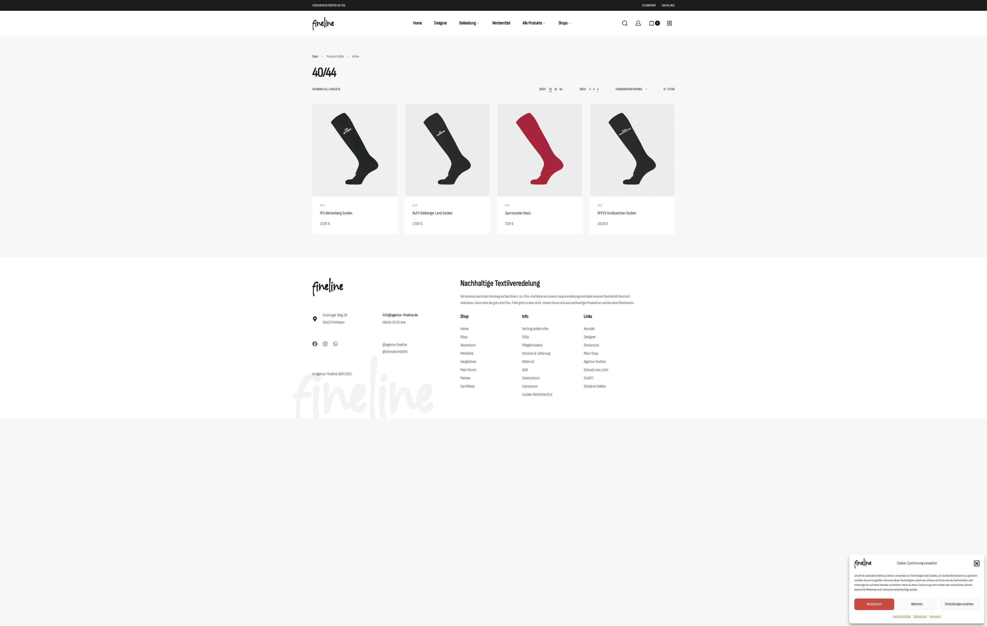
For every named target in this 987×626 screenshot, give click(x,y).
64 (561, 89)
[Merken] (385, 115)
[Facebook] (314, 343)
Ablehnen (917, 604)
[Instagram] (325, 343)
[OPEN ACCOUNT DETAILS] (638, 23)
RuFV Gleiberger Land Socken (433, 213)
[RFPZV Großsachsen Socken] (632, 150)
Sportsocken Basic (518, 213)
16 (550, 89)
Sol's (322, 205)
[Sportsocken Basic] (539, 150)
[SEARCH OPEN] (625, 23)
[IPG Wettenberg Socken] (354, 150)
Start (315, 56)
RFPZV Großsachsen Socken (617, 213)
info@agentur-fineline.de (400, 315)
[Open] (669, 23)
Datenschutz (920, 616)
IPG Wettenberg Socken (336, 213)
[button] (976, 563)
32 (555, 89)
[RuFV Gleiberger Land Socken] (447, 150)
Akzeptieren (874, 604)
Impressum (935, 616)
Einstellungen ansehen (959, 604)
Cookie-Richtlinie (902, 616)
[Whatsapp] (335, 343)
